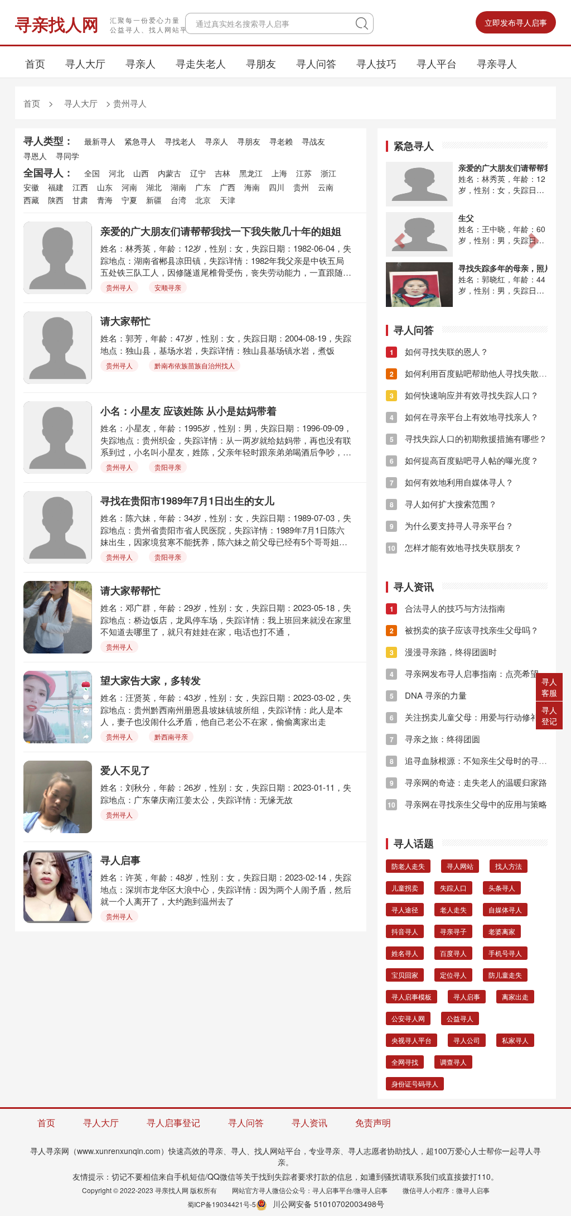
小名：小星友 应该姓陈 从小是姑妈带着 (188, 411)
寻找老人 (180, 141)
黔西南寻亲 (171, 736)
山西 (141, 173)
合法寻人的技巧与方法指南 (447, 608)
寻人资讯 (309, 1122)
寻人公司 (466, 1040)
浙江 (328, 173)
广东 (203, 187)
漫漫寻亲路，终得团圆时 (443, 651)
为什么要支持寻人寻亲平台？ (452, 525)
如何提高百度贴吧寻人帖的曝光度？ (464, 460)
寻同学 (67, 155)
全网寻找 (404, 1061)
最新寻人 (99, 141)
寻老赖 (281, 141)
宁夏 (129, 199)
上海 (279, 173)
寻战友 (313, 141)
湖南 (178, 187)
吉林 (222, 173)
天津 (227, 199)
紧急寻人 (140, 141)
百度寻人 (453, 953)
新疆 (154, 199)
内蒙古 (169, 173)
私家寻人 (515, 1040)
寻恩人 (35, 155)
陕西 (56, 199)
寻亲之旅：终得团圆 (435, 738)
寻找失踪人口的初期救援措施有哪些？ (468, 438)
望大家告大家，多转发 (150, 681)
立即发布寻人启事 (516, 22)
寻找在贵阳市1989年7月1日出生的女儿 (187, 501)
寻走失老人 (201, 63)
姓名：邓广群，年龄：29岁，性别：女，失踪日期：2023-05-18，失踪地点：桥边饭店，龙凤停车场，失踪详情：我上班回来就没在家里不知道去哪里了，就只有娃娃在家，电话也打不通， (225, 619)
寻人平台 (437, 63)
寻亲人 (140, 63)
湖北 (154, 187)
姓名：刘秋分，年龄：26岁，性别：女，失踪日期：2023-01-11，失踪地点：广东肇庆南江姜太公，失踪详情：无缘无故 (225, 793)
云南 (325, 187)
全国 (92, 173)
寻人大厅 (85, 63)
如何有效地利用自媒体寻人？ (452, 482)
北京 (203, 199)
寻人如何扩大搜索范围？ (443, 504)
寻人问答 (316, 63)
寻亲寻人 (497, 63)
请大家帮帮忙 (130, 591)
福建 (56, 187)
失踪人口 (453, 887)
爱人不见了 (125, 770)
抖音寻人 (404, 931)
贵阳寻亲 (167, 467)
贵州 (301, 187)
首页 (35, 63)
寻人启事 (120, 860)
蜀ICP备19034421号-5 (221, 1204)
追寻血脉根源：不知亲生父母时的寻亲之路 (477, 760)
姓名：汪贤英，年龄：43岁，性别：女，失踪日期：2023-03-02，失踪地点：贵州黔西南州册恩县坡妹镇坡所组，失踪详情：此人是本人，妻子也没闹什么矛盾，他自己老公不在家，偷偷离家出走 (225, 709)
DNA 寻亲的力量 (428, 695)
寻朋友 (261, 63)
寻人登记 (549, 715)
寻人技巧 (376, 63)
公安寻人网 (408, 1018)
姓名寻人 (404, 953)
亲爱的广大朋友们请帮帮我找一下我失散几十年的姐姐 (220, 231)
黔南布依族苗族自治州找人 (194, 365)
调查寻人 (453, 1061)
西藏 (31, 199)
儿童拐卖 (404, 887)
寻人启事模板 (411, 996)
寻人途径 (404, 909)
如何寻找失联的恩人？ (439, 351)
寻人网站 (460, 866)
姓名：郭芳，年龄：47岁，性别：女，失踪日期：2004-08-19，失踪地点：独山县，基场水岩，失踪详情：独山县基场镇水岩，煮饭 (225, 343)
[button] (398, 237)
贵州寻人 (130, 103)
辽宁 (198, 173)
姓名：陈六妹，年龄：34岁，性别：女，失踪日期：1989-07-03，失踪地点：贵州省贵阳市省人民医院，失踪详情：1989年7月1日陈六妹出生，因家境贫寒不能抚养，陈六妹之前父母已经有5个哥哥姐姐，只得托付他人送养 (225, 529)
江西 (80, 187)
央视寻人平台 (411, 1040)
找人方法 (508, 866)
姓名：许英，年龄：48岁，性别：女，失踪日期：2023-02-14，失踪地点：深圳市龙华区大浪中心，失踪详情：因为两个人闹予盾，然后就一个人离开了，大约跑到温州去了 (225, 889)
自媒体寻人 (505, 909)
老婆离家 (501, 931)
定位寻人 (453, 974)
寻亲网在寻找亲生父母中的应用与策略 (467, 804)
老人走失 (453, 909)
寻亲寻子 (453, 931)
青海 (105, 199)
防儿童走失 (505, 974)
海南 (252, 187)
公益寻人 (460, 1018)
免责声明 (373, 1122)
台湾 (178, 199)
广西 (227, 187)
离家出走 (515, 996)
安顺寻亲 (167, 287)
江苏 (304, 173)
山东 (105, 187)
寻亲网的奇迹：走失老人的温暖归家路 (468, 782)
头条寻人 (501, 887)
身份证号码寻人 (414, 1083)
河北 (116, 173)
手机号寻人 (505, 953)
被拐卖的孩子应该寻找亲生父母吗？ (464, 630)
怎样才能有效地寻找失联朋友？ (455, 547)
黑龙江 (251, 173)
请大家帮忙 (125, 321)
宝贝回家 (404, 974)
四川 (276, 187)
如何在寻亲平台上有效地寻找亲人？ (464, 416)
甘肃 (80, 199)
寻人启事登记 (173, 1122)
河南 (129, 187)
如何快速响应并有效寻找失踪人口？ (464, 395)
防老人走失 (408, 866)
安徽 (31, 187)
